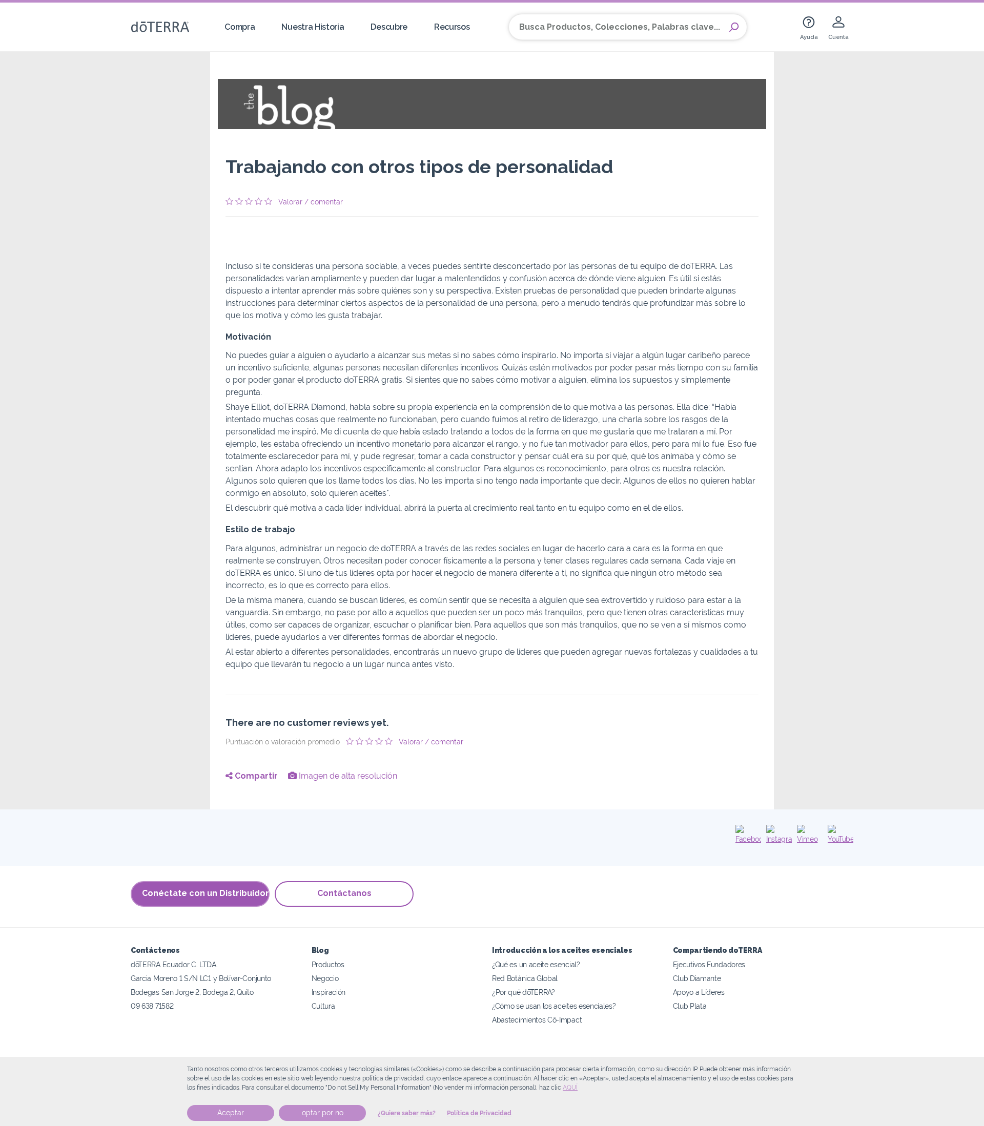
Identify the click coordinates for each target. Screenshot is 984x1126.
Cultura (323, 1006)
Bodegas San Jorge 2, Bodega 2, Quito (192, 992)
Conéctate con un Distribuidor (205, 893)
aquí (570, 1087)
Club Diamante (697, 978)
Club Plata (690, 1006)
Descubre (389, 27)
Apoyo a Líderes (699, 992)
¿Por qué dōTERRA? (523, 992)
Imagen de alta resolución (347, 776)
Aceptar (230, 1113)
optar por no (322, 1113)
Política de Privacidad (479, 1113)
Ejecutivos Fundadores (709, 964)
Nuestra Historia (312, 27)
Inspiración (329, 992)
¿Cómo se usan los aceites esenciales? (554, 1006)
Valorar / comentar (310, 202)
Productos (328, 964)
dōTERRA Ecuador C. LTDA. (174, 964)
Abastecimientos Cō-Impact (537, 1019)
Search (734, 27)
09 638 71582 (152, 1006)
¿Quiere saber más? (407, 1113)
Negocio (325, 978)
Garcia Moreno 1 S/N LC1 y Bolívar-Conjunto (201, 978)
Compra (239, 27)
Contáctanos (344, 893)
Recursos (452, 27)
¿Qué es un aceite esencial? (536, 964)
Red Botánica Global (525, 978)
